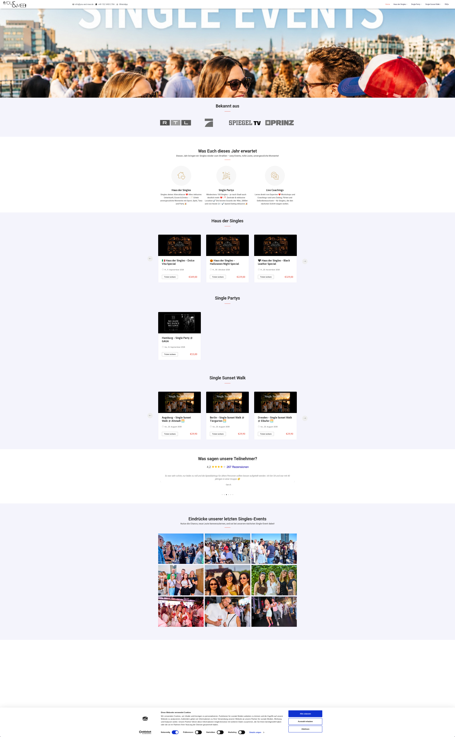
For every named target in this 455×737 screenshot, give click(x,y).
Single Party (415, 4)
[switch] (198, 732)
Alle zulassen (305, 714)
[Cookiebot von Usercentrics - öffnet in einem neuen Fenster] (145, 732)
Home (387, 4)
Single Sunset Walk (432, 4)
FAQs (447, 4)
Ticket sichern (170, 277)
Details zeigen (255, 732)
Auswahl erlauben (305, 721)
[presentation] (150, 258)
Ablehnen (305, 729)
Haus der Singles (400, 4)
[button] (222, 494)
